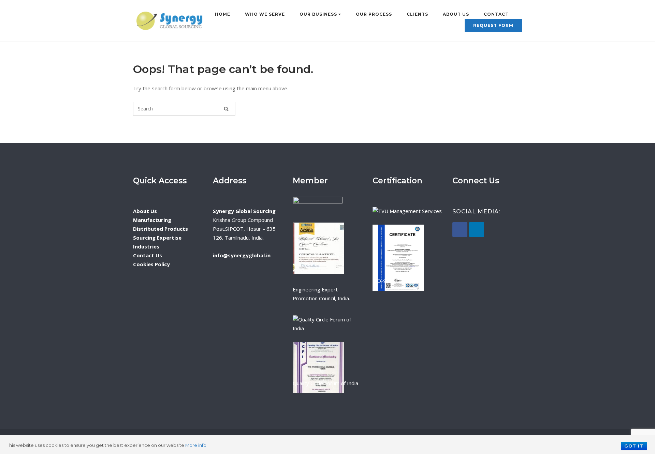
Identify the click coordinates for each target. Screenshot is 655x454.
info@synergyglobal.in (242, 255)
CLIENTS (417, 14)
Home (222, 14)
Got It (633, 446)
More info (195, 445)
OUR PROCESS (374, 14)
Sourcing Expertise (157, 237)
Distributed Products (160, 228)
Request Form (493, 25)
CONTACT (496, 14)
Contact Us (147, 255)
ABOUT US (456, 14)
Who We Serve (265, 14)
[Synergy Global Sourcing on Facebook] (459, 229)
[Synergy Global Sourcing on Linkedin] (476, 229)
